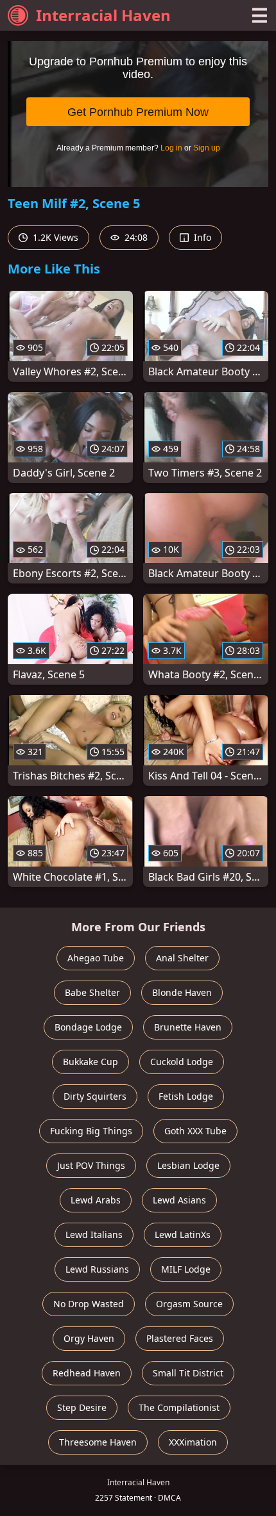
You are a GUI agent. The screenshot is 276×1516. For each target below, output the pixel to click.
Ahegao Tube (95, 958)
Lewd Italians (94, 1234)
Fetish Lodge (186, 1096)
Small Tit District (188, 1373)
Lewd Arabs (96, 1200)
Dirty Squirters (95, 1096)
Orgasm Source (189, 1304)
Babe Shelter (92, 992)
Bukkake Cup (90, 1061)
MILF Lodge (186, 1269)
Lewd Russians (97, 1269)
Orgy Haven (89, 1338)
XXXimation (193, 1442)
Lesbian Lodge (188, 1165)
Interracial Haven (103, 15)
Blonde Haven (182, 992)
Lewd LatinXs (183, 1234)
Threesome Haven (98, 1442)
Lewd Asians (179, 1200)
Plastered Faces (179, 1338)
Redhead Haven (87, 1373)
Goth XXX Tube (195, 1131)
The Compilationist (179, 1407)
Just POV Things (91, 1165)
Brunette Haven (187, 1027)
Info (201, 237)
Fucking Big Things (91, 1131)
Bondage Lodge (88, 1027)
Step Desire (82, 1407)
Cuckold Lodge (181, 1061)
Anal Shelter (182, 958)
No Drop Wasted (88, 1304)
